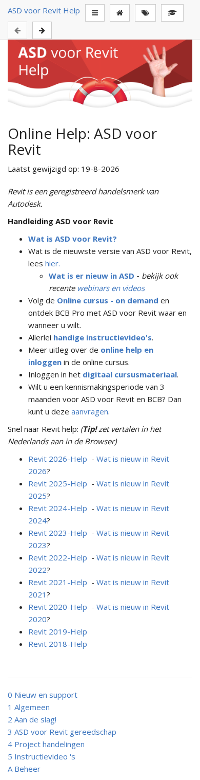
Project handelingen (46, 744)
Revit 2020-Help (57, 607)
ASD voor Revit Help (44, 10)
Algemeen (29, 707)
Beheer (24, 769)
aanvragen (89, 411)
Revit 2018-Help (57, 644)
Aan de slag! (32, 719)
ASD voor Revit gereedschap (62, 732)
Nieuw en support (42, 695)
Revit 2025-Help (57, 483)
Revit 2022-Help (57, 557)
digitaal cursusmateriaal (130, 374)
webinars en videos (111, 288)
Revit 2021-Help (57, 582)
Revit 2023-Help (57, 533)
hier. (52, 263)
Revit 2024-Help (57, 508)
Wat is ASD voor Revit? (72, 238)
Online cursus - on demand (107, 300)
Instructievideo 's (41, 756)
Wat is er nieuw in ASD (91, 275)
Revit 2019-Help (57, 631)
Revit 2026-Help (57, 459)
